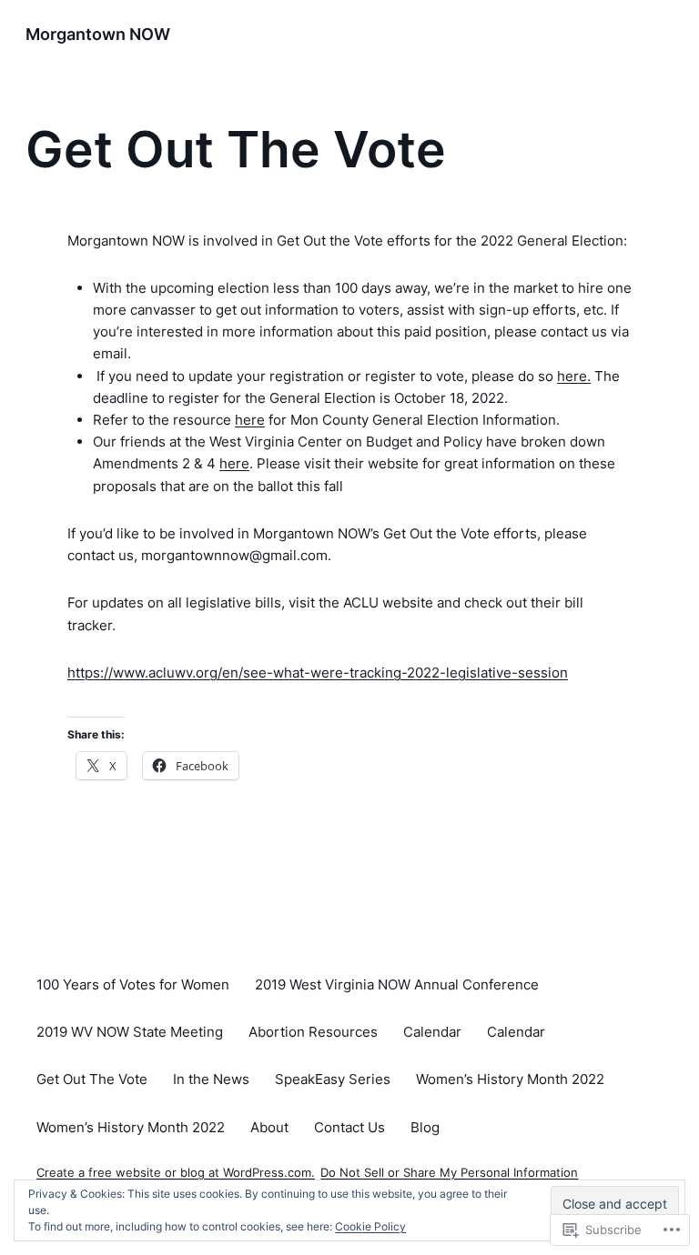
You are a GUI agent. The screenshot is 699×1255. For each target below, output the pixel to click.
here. (574, 376)
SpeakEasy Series (332, 1079)
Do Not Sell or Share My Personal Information (449, 1173)
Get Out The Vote (91, 1079)
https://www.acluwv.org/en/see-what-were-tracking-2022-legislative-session (317, 672)
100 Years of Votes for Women (132, 984)
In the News (211, 1079)
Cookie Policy (370, 1226)
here (250, 419)
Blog (425, 1127)
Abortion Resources (313, 1031)
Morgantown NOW (97, 34)
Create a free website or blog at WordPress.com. (175, 1173)
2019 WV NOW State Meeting (129, 1031)
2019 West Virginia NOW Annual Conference (397, 984)
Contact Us (349, 1127)
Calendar (432, 1031)
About (269, 1127)
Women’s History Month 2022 (510, 1079)
